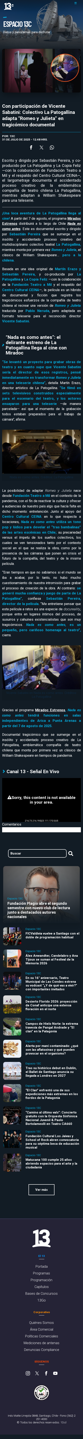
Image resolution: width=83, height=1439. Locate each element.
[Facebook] (46, 1373)
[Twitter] (37, 1373)
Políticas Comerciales (41, 1336)
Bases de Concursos (41, 1294)
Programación (41, 1280)
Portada (42, 1267)
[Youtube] (55, 1373)
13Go (41, 1300)
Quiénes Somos (41, 1323)
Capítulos (41, 1287)
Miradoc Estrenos (50, 710)
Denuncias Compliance (41, 1350)
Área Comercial (41, 1329)
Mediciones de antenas (41, 1343)
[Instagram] (28, 1373)
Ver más (41, 1190)
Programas (41, 1273)
